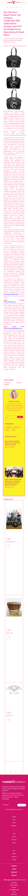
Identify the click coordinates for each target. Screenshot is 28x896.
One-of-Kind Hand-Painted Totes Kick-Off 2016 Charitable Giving (13, 534)
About (14, 833)
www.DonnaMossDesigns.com (13, 328)
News (7, 429)
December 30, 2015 (10, 541)
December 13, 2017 (9, 487)
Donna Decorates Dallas (12, 130)
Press (13, 429)
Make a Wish (19, 154)
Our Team (14, 816)
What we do (14, 825)
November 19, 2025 (9, 447)
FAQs (14, 819)
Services (14, 836)
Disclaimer (14, 887)
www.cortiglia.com (10, 302)
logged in (13, 382)
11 (15, 772)
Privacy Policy (14, 882)
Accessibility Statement (14, 889)
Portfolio (14, 859)
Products (14, 853)
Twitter (14, 869)
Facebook (14, 865)
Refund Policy (14, 894)
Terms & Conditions (14, 885)
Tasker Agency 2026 (10, 809)
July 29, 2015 (9, 715)
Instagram (14, 872)
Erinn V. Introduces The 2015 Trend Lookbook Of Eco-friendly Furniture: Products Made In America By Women (13, 623)
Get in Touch (14, 839)
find (20, 417)
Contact (14, 822)
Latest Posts (14, 856)
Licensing (16, 427)
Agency (14, 842)
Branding (8, 427)
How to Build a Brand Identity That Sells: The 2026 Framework (12, 443)
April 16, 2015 (9, 633)
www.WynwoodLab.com (11, 294)
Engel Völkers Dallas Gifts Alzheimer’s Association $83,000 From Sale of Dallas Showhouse (13, 482)
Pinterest (14, 875)
